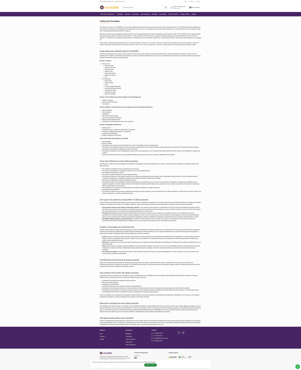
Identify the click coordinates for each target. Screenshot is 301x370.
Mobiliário (155, 14)
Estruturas (127, 14)
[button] (178, 7)
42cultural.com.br (158, 341)
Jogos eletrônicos (145, 14)
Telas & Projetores (173, 14)
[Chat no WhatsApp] (297, 366)
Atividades (120, 14)
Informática (135, 14)
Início (185, 1)
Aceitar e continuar (150, 365)
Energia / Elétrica (185, 14)
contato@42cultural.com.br (107, 1)
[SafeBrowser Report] (182, 357)
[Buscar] (166, 7)
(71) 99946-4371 (121, 1)
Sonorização (162, 14)
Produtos (191, 1)
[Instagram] (178, 332)
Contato (198, 1)
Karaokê (194, 14)
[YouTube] (183, 332)
